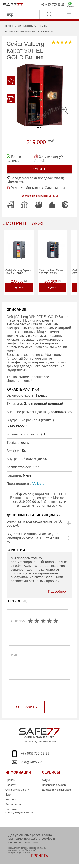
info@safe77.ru (32, 762)
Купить (19, 287)
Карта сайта (13, 804)
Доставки (33, 188)
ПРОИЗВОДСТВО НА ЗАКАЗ (39, 741)
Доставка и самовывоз (56, 789)
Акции (46, 780)
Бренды (10, 780)
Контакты (11, 799)
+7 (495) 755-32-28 (52, 4)
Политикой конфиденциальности (22, 851)
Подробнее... (58, 591)
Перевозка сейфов (54, 784)
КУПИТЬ (40, 169)
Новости (10, 784)
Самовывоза (55, 188)
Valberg (38, 483)
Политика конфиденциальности (19, 810)
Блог (8, 794)
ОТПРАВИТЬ (26, 707)
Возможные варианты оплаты (39, 195)
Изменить (16, 182)
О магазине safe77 (17, 789)
